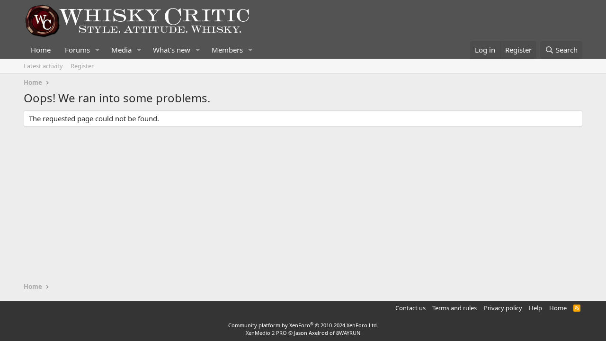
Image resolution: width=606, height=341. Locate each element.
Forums (77, 49)
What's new (171, 49)
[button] (97, 50)
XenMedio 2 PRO (266, 332)
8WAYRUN (348, 332)
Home (41, 49)
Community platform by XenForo (303, 325)
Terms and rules (454, 308)
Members (227, 49)
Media (121, 49)
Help (535, 308)
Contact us (410, 308)
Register (82, 66)
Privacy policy (503, 308)
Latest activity (43, 66)
